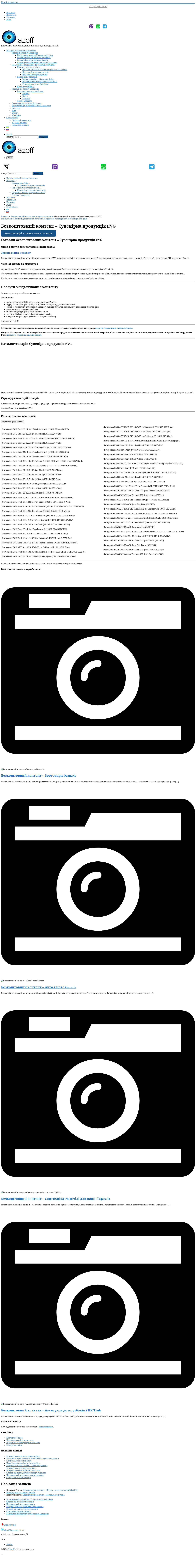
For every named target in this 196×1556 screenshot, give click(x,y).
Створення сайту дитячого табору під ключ (26, 1473)
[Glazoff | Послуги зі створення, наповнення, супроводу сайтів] (17, 42)
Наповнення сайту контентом (19, 1440)
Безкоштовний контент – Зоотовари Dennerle (38, 775)
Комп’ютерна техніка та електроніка (23, 1463)
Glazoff (11, 1549)
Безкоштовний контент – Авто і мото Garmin (38, 987)
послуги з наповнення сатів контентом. (114, 328)
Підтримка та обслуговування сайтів (23, 1442)
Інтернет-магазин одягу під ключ (21, 1468)
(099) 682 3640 (10, 1525)
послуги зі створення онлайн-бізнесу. (24, 335)
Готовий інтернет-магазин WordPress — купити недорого (32, 1458)
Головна (5, 216)
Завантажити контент (16, 252)
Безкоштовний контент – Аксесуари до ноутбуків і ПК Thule (51, 1410)
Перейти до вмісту (9, 2)
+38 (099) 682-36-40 (98, 6)
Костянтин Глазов (14, 1438)
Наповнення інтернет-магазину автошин (25, 1475)
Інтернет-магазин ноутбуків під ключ (23, 1470)
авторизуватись (46, 1427)
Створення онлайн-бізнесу (18, 1477)
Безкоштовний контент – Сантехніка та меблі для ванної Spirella (55, 1198)
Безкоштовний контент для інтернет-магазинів (32, 216)
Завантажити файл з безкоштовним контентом (28, 233)
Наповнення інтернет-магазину (20, 1504)
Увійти (9, 1544)
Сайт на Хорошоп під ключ (18, 1461)
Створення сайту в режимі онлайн (22, 1509)
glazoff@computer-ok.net (14, 1530)
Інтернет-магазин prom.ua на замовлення (24, 1506)
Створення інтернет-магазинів (20, 1502)
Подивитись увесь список (12, 422)
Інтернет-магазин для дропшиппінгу (23, 1456)
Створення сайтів (14, 1445)
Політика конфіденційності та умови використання (29, 1499)
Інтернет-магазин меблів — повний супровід (26, 1465)
